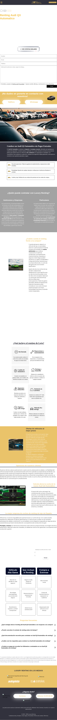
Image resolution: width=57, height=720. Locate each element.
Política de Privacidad (18, 84)
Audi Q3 (9, 10)
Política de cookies (38, 715)
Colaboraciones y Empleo (15, 715)
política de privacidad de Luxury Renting (47, 554)
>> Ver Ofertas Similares (28, 49)
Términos (46, 715)
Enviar (45, 557)
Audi (5, 10)
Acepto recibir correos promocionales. (44, 555)
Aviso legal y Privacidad (27, 715)
